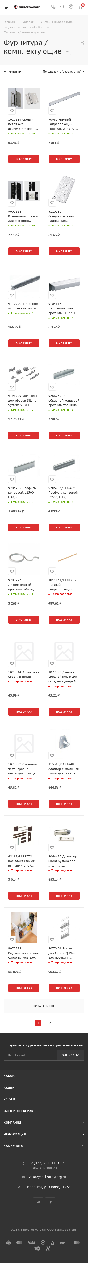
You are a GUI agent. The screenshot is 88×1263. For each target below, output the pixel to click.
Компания (12, 1122)
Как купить (13, 1146)
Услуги (9, 1099)
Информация (15, 1134)
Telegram (50, 1202)
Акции (9, 1087)
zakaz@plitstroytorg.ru (47, 1177)
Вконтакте (38, 1202)
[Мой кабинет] (71, 7)
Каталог (10, 1076)
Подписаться (70, 1055)
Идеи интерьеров (18, 1111)
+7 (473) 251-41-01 (45, 1163)
